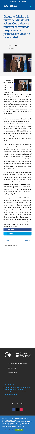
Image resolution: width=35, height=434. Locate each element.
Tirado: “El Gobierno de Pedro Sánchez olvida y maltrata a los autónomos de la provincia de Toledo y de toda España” (15, 307)
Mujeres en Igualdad (11, 394)
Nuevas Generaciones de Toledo (15, 392)
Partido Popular (10, 385)
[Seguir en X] (17, 409)
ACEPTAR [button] (19, 430)
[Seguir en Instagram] (21, 409)
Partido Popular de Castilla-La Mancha (17, 387)
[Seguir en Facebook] (13, 409)
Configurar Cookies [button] (8, 430)
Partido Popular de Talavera (14, 389)
